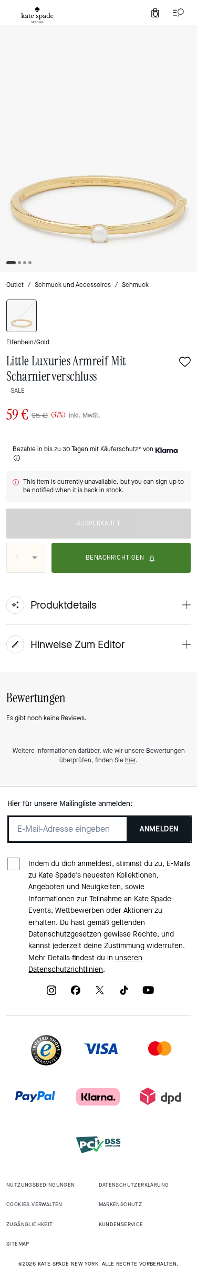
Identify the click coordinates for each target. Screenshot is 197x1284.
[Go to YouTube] (148, 993)
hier (130, 760)
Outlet (15, 285)
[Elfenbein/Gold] (21, 316)
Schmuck (135, 285)
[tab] (37, 14)
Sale (18, 390)
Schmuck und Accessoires (73, 285)
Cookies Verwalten (34, 1204)
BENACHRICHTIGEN (115, 557)
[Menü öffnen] (176, 12)
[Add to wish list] (185, 363)
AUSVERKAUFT (98, 523)
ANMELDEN (159, 829)
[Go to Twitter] (100, 993)
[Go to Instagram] (51, 993)
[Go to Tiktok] (124, 993)
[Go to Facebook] (75, 993)
